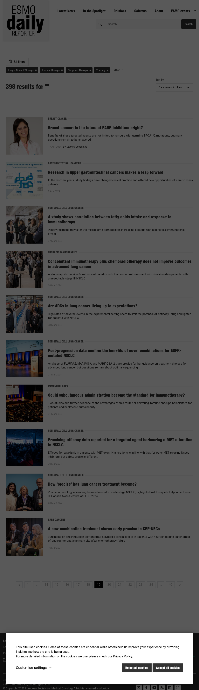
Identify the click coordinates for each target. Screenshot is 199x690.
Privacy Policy (122, 656)
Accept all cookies (168, 668)
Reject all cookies (136, 668)
